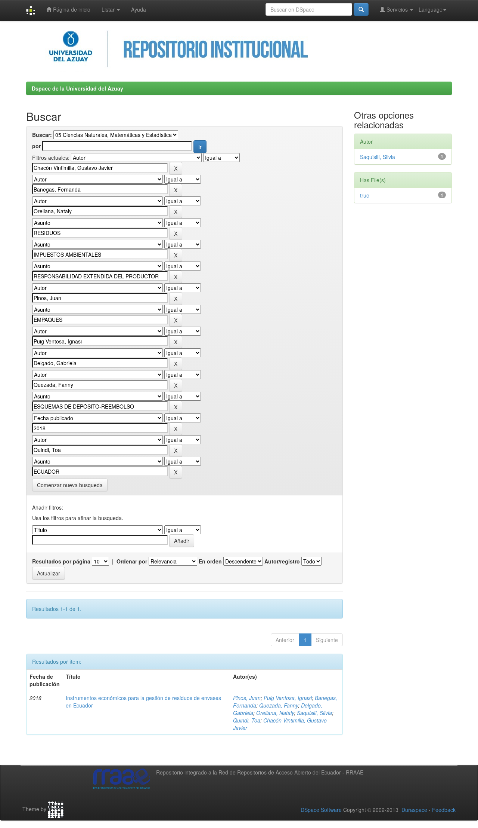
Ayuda (138, 9)
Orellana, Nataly (275, 713)
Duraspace (414, 809)
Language (431, 9)
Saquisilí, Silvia (314, 713)
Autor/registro (282, 561)
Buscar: (42, 134)
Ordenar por (132, 561)
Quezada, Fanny (278, 705)
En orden (210, 561)
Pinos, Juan (247, 698)
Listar (109, 9)
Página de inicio (71, 9)
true (364, 195)
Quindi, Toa (246, 720)
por (36, 146)
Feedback (444, 809)
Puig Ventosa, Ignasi (288, 698)
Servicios (397, 9)
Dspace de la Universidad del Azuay (77, 88)
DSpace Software (321, 809)
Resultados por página (61, 561)
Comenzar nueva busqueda (70, 485)
